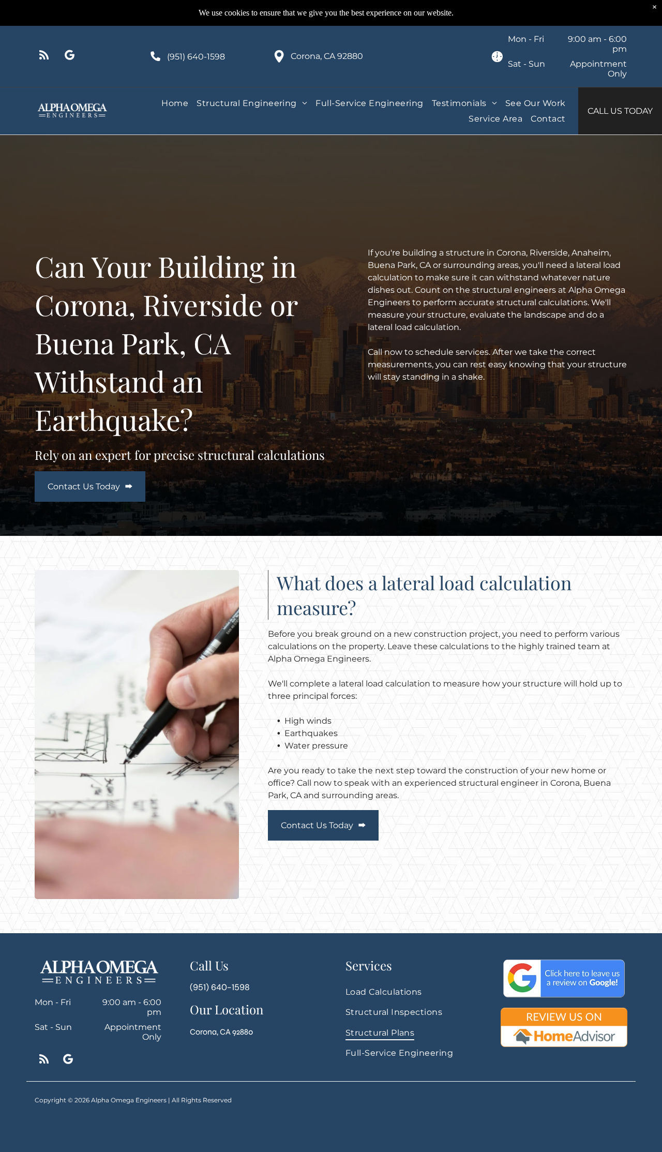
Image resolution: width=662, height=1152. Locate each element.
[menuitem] (174, 103)
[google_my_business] (70, 56)
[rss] (44, 56)
